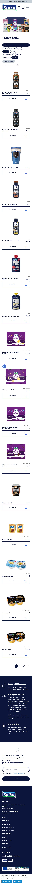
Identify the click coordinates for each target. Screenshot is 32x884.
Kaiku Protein (6, 840)
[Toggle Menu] (27, 7)
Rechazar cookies (6, 881)
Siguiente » (25, 666)
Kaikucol (5, 837)
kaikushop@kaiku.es (7, 808)
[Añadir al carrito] (26, 98)
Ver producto (12, 98)
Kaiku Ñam (5, 844)
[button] (13, 51)
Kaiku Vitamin (6, 847)
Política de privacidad (19, 773)
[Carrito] (22, 7)
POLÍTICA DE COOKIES (7, 878)
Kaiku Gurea (6, 824)
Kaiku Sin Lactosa (8, 830)
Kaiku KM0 (5, 821)
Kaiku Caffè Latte (8, 827)
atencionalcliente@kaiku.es (9, 813)
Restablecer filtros (8, 61)
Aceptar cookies (17, 881)
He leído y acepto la (14, 773)
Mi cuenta (6, 853)
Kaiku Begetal (6, 834)
